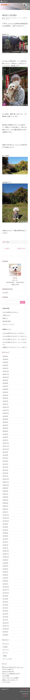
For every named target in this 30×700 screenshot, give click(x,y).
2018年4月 (5, 575)
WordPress (25, 696)
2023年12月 (6, 371)
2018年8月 (5, 563)
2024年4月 (5, 359)
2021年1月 (5, 476)
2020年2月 (5, 509)
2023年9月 (5, 380)
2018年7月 (5, 566)
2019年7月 (5, 530)
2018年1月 (5, 584)
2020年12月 (6, 479)
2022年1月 (5, 440)
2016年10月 (6, 629)
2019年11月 (6, 518)
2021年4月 (5, 467)
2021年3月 (5, 470)
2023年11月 (6, 374)
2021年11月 (6, 446)
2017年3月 (5, 614)
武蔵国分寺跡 (22, 248)
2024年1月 (5, 368)
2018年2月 (5, 581)
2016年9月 (5, 632)
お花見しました (6, 315)
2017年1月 (5, 620)
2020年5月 (5, 500)
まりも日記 (5, 292)
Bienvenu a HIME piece (8, 671)
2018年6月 (5, 569)
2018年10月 (6, 557)
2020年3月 (5, 506)
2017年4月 (5, 611)
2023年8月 (5, 383)
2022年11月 (6, 410)
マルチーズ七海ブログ (7, 669)
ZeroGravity (24, 689)
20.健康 (4, 656)
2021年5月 (5, 464)
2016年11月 (6, 626)
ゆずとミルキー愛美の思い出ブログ (11, 673)
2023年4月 (5, 395)
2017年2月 (5, 617)
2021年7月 (5, 458)
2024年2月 (5, 365)
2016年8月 (5, 635)
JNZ (4, 18)
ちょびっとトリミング (8, 324)
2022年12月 (6, 407)
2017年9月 (5, 596)
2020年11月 (6, 482)
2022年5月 (5, 428)
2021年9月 (5, 452)
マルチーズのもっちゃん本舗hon (10, 678)
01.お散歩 (6, 242)
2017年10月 (6, 593)
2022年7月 (5, 422)
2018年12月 (6, 551)
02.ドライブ (6, 650)
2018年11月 (6, 554)
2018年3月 (5, 578)
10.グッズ (5, 653)
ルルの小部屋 (5, 676)
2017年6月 (5, 605)
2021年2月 (5, 473)
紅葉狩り (6, 248)
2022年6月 (5, 425)
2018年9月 (5, 560)
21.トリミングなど (7, 659)
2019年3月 (5, 542)
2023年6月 (5, 389)
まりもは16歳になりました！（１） (12, 339)
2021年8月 (5, 455)
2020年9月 (5, 488)
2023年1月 (5, 404)
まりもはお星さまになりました (10, 312)
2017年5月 (5, 608)
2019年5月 (5, 536)
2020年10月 (6, 485)
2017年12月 (6, 587)
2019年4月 (5, 539)
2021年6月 (5, 461)
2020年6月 (5, 497)
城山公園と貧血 (6, 321)
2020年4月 (5, 503)
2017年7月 (5, 602)
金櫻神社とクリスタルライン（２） (12, 347)
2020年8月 (5, 491)
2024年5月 (5, 356)
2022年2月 (5, 437)
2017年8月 (5, 599)
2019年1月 (5, 548)
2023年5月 (5, 392)
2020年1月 (5, 512)
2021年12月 (6, 443)
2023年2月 (5, 401)
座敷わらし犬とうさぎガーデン (10, 680)
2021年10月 (6, 449)
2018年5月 (5, 572)
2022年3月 (5, 434)
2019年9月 (5, 524)
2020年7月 (5, 494)
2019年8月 (5, 527)
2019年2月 (5, 545)
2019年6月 (5, 533)
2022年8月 (5, 419)
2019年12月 (6, 515)
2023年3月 (5, 398)
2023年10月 (6, 377)
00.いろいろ (6, 644)
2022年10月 (6, 413)
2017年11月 (6, 590)
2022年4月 (5, 431)
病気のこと (5, 318)
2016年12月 (6, 623)
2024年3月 (5, 362)
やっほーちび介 (6, 682)
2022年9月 (5, 416)
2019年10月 (6, 521)
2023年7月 (5, 386)
